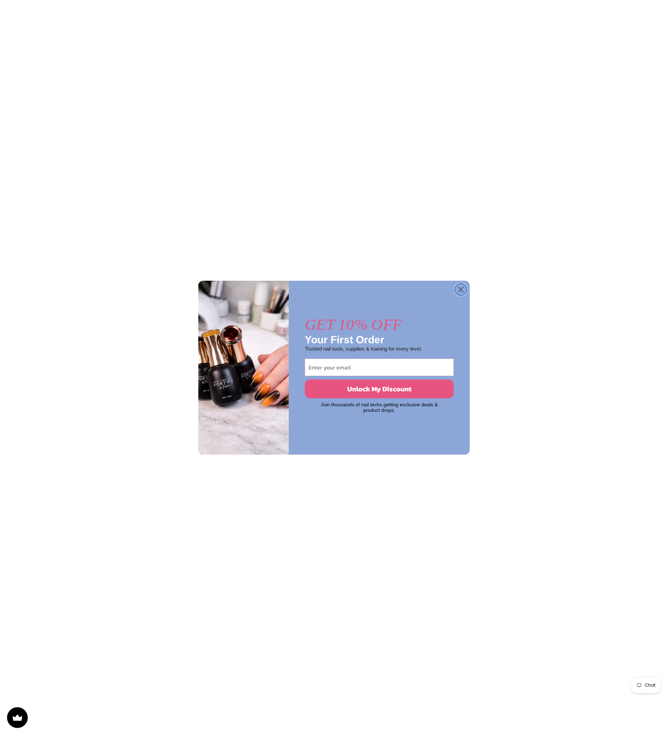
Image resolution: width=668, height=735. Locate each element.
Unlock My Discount (379, 389)
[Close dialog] (461, 289)
